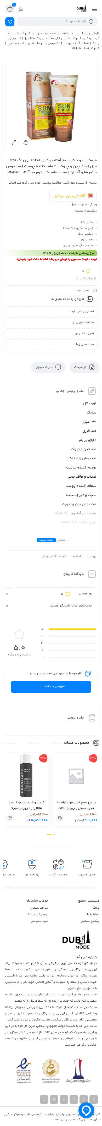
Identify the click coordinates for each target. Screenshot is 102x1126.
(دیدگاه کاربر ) (85, 278)
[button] (51, 214)
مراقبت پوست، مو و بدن (53, 33)
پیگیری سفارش (90, 921)
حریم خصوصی (39, 921)
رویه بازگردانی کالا (37, 914)
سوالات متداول (39, 908)
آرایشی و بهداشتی (87, 33)
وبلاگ (96, 908)
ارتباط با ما (93, 914)
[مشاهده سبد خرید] (10, 8)
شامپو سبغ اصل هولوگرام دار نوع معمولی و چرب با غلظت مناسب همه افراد (76, 808)
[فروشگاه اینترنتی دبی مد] (81, 9)
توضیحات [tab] (80, 367)
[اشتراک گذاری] (26, 142)
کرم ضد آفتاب (21, 33)
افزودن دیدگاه (55, 686)
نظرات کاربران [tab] (44, 367)
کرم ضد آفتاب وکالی (54, 556)
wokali (77, 556)
